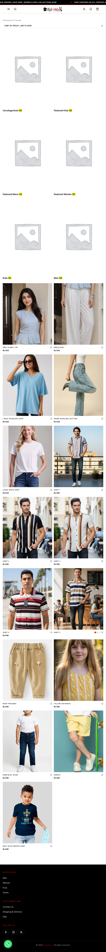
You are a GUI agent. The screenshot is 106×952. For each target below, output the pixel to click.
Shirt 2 (6, 561)
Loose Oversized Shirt (13, 419)
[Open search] (15, 9)
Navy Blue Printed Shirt (14, 846)
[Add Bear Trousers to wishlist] (51, 704)
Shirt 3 (57, 561)
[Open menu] (9, 9)
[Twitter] (21, 932)
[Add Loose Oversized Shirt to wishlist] (51, 419)
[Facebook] (6, 932)
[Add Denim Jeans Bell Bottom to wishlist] (102, 419)
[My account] (84, 9)
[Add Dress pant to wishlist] (102, 347)
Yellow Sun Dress (62, 704)
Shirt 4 (6, 632)
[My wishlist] (91, 9)
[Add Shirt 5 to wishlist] (102, 632)
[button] (8, 944)
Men (5, 878)
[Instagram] (13, 932)
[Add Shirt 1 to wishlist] (102, 490)
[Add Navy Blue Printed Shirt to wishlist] (51, 846)
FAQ (5, 916)
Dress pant (59, 347)
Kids (5, 887)
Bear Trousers (9, 704)
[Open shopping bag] (97, 9)
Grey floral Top (10, 347)
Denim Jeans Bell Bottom (65, 419)
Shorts (57, 775)
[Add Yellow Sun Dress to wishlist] (102, 704)
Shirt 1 (57, 490)
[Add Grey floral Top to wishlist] (51, 347)
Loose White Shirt (11, 490)
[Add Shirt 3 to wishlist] (102, 561)
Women (6, 882)
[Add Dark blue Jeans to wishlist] (51, 775)
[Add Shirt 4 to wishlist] (51, 632)
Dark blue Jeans (10, 775)
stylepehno (48, 945)
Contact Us (8, 907)
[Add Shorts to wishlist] (102, 775)
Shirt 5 (57, 632)
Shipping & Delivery (12, 911)
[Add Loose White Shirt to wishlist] (51, 490)
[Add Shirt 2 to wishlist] (51, 561)
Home (6, 892)
